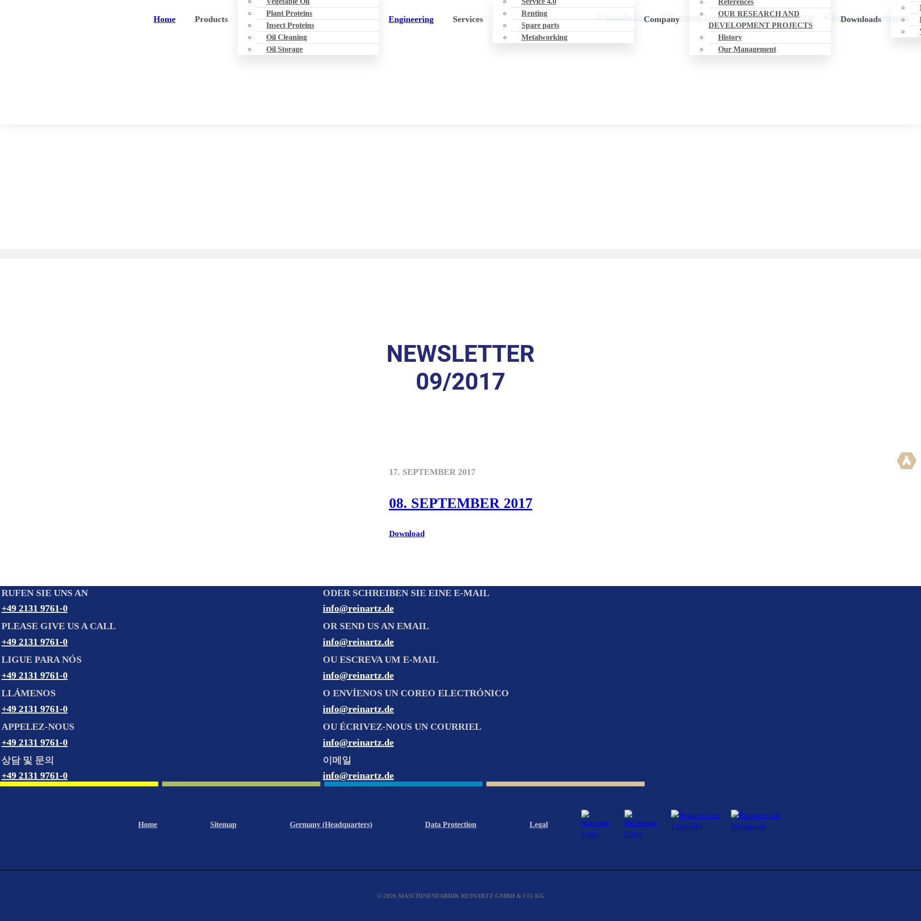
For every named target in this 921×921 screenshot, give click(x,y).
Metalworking (544, 37)
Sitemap (223, 824)
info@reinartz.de (358, 608)
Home (165, 19)
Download (407, 533)
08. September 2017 (460, 503)
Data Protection (450, 824)
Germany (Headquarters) (331, 824)
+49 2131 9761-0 (34, 608)
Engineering (411, 19)
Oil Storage (284, 49)
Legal (539, 824)
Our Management (747, 49)
